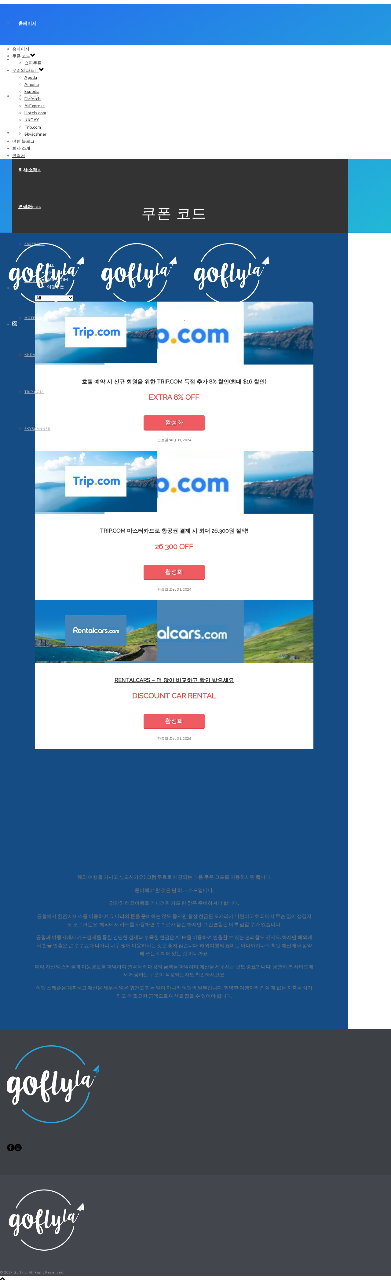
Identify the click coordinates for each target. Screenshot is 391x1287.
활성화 (174, 422)
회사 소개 (28, 169)
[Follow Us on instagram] (18, 1149)
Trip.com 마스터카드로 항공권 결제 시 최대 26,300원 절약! (174, 530)
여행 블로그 (23, 141)
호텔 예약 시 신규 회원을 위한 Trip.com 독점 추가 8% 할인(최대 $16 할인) (174, 381)
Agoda (30, 77)
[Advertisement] (174, 817)
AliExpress (34, 105)
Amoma (31, 84)
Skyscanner (37, 428)
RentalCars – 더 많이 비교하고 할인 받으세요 (174, 680)
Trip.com (34, 391)
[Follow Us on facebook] (10, 1149)
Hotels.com (35, 112)
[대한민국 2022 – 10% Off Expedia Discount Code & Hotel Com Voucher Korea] (46, 1264)
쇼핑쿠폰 (33, 62)
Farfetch (32, 98)
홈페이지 (27, 23)
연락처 (25, 206)
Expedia (31, 91)
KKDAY (31, 354)
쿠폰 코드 (21, 55)
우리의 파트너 (25, 70)
